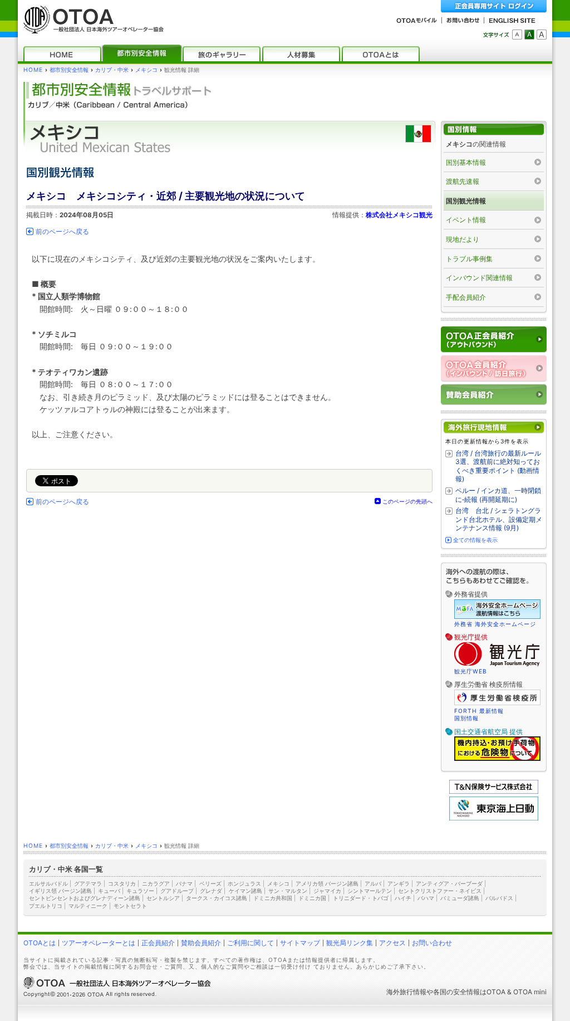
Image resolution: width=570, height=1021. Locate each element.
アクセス (392, 943)
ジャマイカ (327, 890)
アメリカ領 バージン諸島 (327, 883)
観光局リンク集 (349, 943)
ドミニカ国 (312, 898)
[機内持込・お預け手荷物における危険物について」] (497, 759)
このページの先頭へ (407, 501)
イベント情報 (466, 220)
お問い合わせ (432, 943)
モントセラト (130, 905)
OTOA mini (530, 992)
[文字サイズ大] (542, 35)
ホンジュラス (244, 883)
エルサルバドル (48, 883)
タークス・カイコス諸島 (216, 898)
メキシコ (146, 70)
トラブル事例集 (469, 259)
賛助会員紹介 (201, 943)
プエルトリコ (45, 905)
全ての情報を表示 (475, 539)
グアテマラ (88, 883)
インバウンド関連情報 (479, 277)
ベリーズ (210, 883)
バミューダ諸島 (459, 898)
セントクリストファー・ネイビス (439, 890)
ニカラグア (156, 883)
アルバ (373, 883)
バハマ (425, 898)
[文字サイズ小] (517, 35)
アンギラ (398, 883)
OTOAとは (39, 943)
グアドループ (177, 890)
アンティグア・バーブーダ (449, 883)
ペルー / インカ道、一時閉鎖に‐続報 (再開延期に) (498, 495)
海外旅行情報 (406, 992)
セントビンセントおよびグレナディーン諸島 (84, 898)
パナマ (184, 883)
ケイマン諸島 (245, 890)
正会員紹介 (158, 943)
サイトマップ (300, 943)
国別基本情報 (466, 162)
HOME (33, 70)
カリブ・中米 (112, 70)
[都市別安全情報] (142, 53)
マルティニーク (87, 905)
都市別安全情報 (69, 70)
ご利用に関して (250, 943)
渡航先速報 (462, 181)
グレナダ (211, 890)
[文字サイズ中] (529, 35)
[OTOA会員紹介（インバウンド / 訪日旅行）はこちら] (494, 368)
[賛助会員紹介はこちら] (494, 394)
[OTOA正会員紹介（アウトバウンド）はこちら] (494, 339)
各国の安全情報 (456, 992)
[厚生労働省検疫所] (497, 703)
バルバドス (499, 898)
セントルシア (163, 898)
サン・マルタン (287, 890)
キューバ (109, 890)
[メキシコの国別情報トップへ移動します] (494, 129)
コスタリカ (122, 883)
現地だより (462, 239)
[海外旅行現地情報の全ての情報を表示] (494, 427)
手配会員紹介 (466, 297)
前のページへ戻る (62, 232)
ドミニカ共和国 (272, 898)
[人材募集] (301, 53)
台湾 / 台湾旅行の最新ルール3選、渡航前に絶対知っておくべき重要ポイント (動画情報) (498, 466)
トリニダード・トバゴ (361, 898)
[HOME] (62, 53)
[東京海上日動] (493, 818)
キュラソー (140, 890)
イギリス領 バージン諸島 (60, 890)
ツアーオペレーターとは (98, 943)
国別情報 (466, 718)
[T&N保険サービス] (493, 791)
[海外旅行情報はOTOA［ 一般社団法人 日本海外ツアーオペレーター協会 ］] (91, 28)
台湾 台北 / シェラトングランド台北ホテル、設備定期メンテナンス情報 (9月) (498, 519)
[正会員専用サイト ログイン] (494, 6)
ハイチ (403, 898)
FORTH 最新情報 (479, 710)
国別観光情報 (466, 201)
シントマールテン (369, 890)
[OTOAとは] (381, 53)
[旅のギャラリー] (222, 53)
